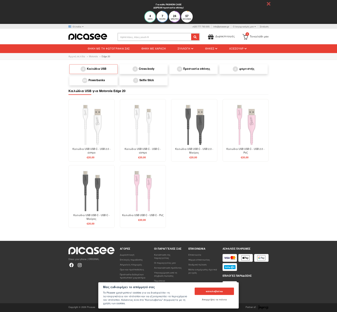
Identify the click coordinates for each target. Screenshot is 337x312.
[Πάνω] (4, 307)
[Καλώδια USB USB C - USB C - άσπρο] (143, 122)
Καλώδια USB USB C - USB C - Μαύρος (91, 216)
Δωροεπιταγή (127, 254)
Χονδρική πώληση (197, 264)
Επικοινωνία (194, 254)
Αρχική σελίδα (76, 56)
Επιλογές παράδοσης (131, 259)
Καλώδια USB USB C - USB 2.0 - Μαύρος (194, 150)
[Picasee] (87, 36)
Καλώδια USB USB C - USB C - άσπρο (143, 150)
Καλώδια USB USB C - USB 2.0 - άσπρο (91, 150)
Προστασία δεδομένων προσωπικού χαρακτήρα (132, 276)
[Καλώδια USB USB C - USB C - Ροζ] (143, 188)
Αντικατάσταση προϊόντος (168, 267)
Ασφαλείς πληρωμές (131, 264)
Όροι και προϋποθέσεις (132, 269)
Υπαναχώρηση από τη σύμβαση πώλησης (165, 274)
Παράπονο (159, 280)
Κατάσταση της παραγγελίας (162, 256)
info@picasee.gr (221, 26)
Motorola (93, 56)
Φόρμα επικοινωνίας (199, 259)
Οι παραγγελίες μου (165, 262)
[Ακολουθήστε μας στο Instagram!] (79, 265)
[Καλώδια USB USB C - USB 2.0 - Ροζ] (246, 122)
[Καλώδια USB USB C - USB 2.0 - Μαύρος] (194, 122)
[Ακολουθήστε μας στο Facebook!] (71, 265)
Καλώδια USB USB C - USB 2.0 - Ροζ (245, 150)
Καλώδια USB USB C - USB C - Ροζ (142, 215)
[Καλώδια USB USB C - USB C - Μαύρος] (91, 188)
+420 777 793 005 (201, 26)
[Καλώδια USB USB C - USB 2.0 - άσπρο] (91, 122)
